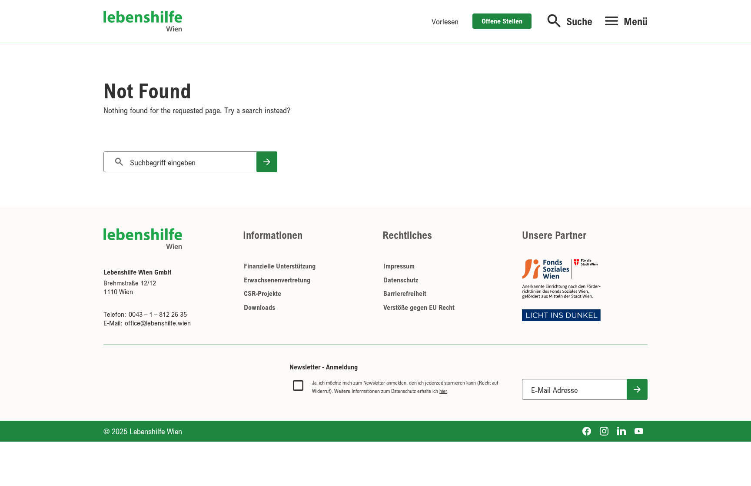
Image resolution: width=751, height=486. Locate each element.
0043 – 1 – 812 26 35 (158, 314)
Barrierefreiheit (404, 293)
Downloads (259, 307)
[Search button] (266, 161)
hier (443, 391)
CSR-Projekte (262, 293)
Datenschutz (400, 279)
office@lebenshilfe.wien (158, 322)
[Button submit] (637, 389)
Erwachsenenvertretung (277, 279)
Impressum (399, 265)
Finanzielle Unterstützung (280, 265)
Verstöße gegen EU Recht (419, 307)
